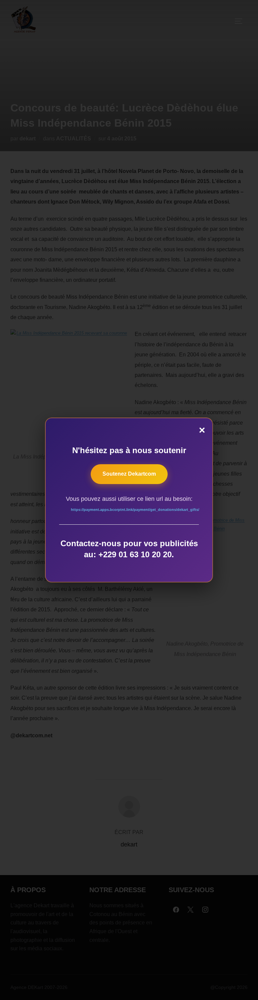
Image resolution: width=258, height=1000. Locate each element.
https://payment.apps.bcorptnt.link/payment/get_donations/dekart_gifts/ (135, 510)
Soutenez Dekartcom (129, 474)
